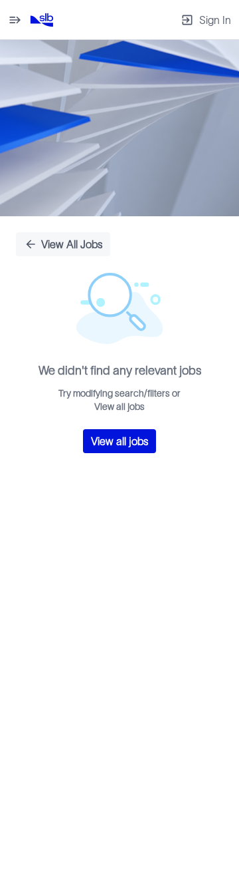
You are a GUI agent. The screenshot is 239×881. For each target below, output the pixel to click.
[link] (42, 20)
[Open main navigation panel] (14, 19)
